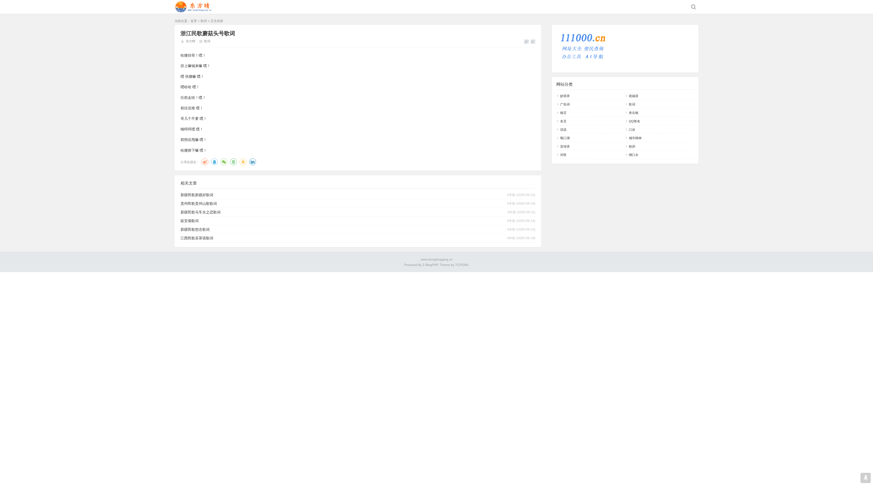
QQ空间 (243, 161)
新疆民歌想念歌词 (195, 229)
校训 (632, 146)
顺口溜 (565, 138)
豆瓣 (233, 161)
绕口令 (633, 155)
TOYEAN (461, 265)
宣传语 (565, 146)
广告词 (565, 104)
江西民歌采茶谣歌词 (197, 238)
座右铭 (633, 113)
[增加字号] (526, 41)
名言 (563, 121)
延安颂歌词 (190, 221)
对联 (563, 155)
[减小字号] (533, 41)
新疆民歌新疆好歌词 (197, 195)
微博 (204, 161)
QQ (214, 161)
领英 (252, 161)
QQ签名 (634, 121)
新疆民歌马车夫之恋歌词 (201, 212)
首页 (194, 21)
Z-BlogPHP (430, 265)
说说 (563, 129)
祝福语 (633, 96)
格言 (563, 113)
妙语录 (565, 96)
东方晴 (190, 41)
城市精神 (635, 138)
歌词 (204, 21)
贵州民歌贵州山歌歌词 (199, 203)
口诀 (632, 129)
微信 (224, 161)
